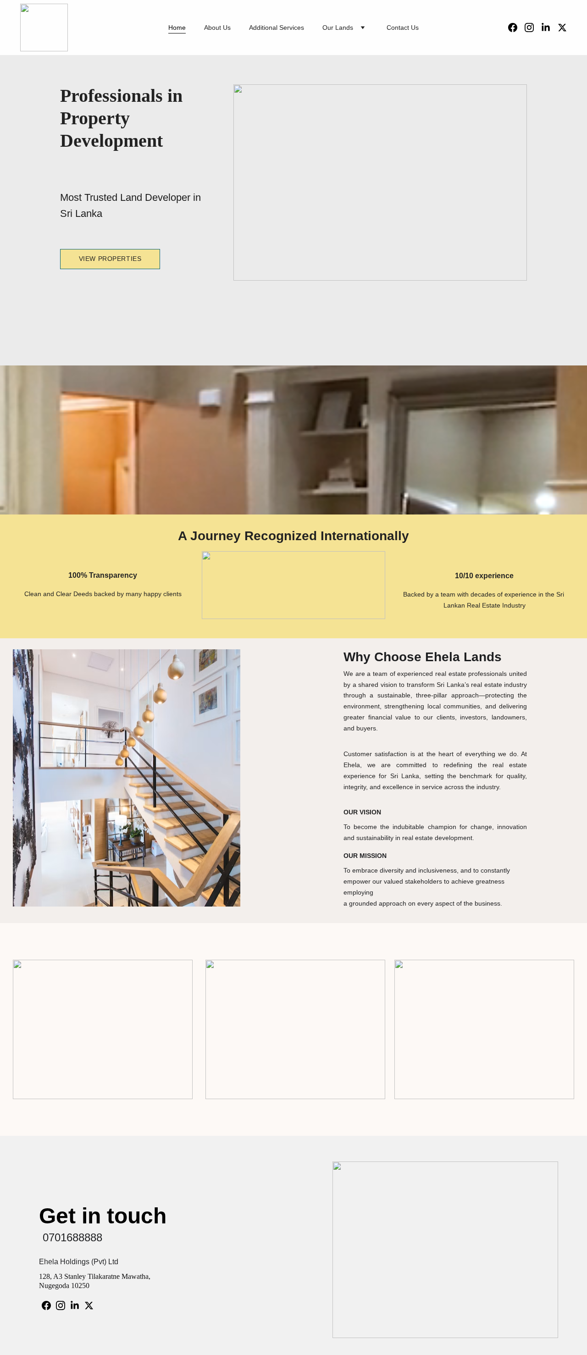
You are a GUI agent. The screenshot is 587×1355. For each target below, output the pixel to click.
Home (177, 27)
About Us (217, 27)
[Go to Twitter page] (562, 27)
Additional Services (276, 27)
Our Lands (337, 27)
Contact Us (403, 27)
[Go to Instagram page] (533, 27)
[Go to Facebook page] (516, 27)
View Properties (110, 258)
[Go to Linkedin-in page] (549, 27)
